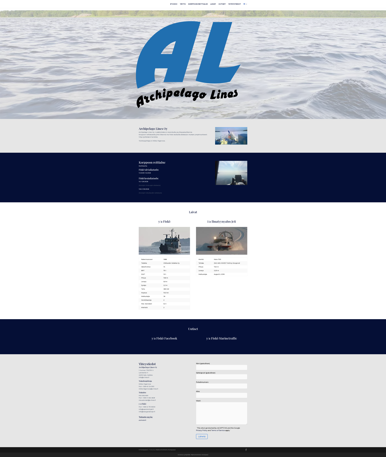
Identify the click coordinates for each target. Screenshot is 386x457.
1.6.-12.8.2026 (143, 181)
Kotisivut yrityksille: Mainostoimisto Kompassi (193, 454)
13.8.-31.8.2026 (144, 189)
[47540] (221, 254)
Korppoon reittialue (198, 4)
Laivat (213, 4)
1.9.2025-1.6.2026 (145, 173)
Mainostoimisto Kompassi (166, 450)
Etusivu (173, 4)
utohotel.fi (142, 420)
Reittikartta (143, 166)
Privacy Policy (201, 430)
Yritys (183, 4)
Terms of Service (218, 430)
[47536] (164, 254)
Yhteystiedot (234, 4)
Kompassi (144, 450)
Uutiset (222, 4)
